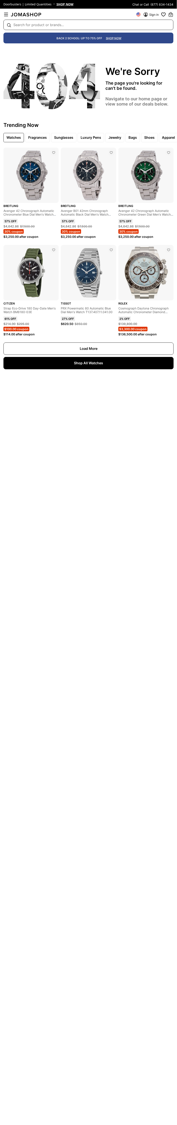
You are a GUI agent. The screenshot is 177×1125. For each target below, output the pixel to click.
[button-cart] (170, 14)
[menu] (6, 14)
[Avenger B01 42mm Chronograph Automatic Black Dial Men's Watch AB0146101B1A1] (111, 152)
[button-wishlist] (163, 14)
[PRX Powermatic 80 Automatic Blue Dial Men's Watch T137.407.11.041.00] (111, 250)
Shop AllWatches (88, 363)
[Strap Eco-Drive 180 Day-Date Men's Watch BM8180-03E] (53, 250)
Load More (88, 348)
